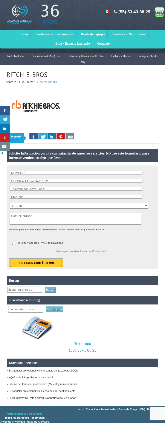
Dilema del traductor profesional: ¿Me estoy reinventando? (43, 384)
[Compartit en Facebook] (5, 110)
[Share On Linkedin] (51, 136)
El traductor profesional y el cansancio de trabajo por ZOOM (43, 370)
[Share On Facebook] (33, 136)
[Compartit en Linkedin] (5, 128)
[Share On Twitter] (42, 136)
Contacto (103, 43)
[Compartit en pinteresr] (5, 137)
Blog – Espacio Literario (72, 43)
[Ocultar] (2, 154)
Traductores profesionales (32, 17)
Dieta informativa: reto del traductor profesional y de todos (42, 398)
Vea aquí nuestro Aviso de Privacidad (81, 251)
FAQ (83, 62)
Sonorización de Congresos (46, 56)
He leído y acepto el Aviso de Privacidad (40, 242)
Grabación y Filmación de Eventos (86, 56)
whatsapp (159, 12)
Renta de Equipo (93, 34)
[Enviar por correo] (5, 146)
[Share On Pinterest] (61, 136)
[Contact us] (70, 136)
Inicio (23, 34)
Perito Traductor (16, 56)
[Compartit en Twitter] (5, 119)
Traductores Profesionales (54, 34)
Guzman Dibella (46, 82)
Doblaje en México (120, 56)
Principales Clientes (148, 56)
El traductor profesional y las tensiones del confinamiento (42, 391)
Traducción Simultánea (129, 34)
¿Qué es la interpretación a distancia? (31, 377)
